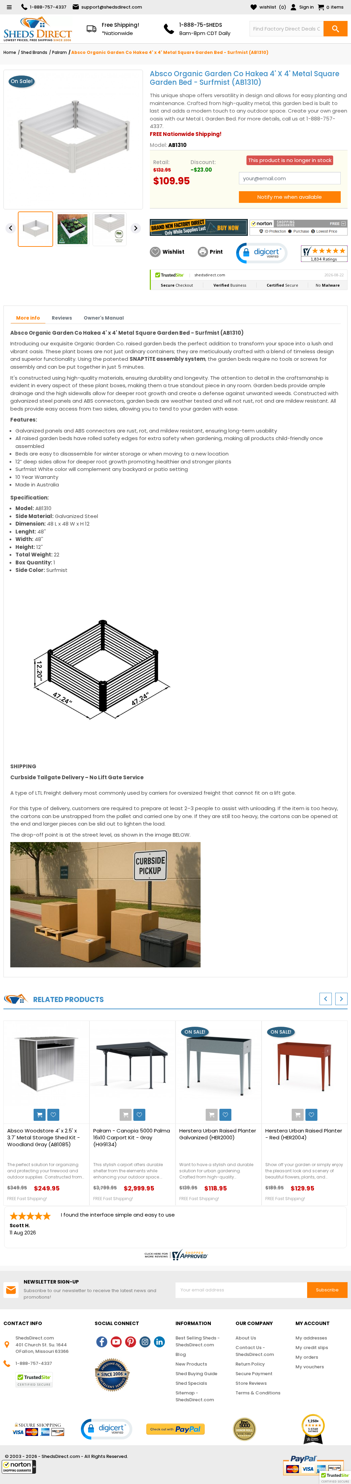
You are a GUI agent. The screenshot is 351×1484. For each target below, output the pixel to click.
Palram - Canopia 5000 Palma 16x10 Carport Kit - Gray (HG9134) (131, 1137)
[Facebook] (101, 1341)
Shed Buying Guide (196, 1373)
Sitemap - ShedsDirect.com (195, 1396)
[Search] (336, 28)
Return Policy (250, 1364)
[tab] (28, 318)
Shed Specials (191, 1383)
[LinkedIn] (159, 1341)
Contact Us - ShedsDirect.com (254, 1351)
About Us (245, 1338)
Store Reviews (251, 1383)
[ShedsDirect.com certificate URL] (175, 1255)
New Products (191, 1364)
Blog (181, 1354)
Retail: (161, 162)
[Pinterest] (130, 1341)
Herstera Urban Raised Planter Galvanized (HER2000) (217, 1134)
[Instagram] (145, 1341)
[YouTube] (116, 1341)
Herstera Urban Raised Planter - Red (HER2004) (303, 1134)
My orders (306, 1357)
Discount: (203, 162)
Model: (158, 145)
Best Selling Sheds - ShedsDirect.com (198, 1341)
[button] (19, 1467)
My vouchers (309, 1367)
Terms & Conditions (257, 1393)
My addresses (311, 1338)
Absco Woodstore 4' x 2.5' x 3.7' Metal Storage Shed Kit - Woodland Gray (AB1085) (43, 1137)
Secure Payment (254, 1373)
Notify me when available (289, 196)
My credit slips (311, 1347)
